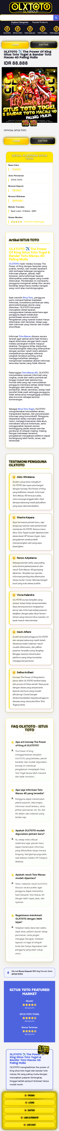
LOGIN (15, 44)
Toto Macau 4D (30, 372)
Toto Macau (25, 336)
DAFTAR (43, 44)
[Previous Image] (4, 95)
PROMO (31, 1096)
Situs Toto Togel (26, 409)
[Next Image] (55, 95)
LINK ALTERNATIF (31, 1117)
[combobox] (26, 18)
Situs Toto (28, 297)
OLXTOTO (14, 264)
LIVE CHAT (31, 1124)
